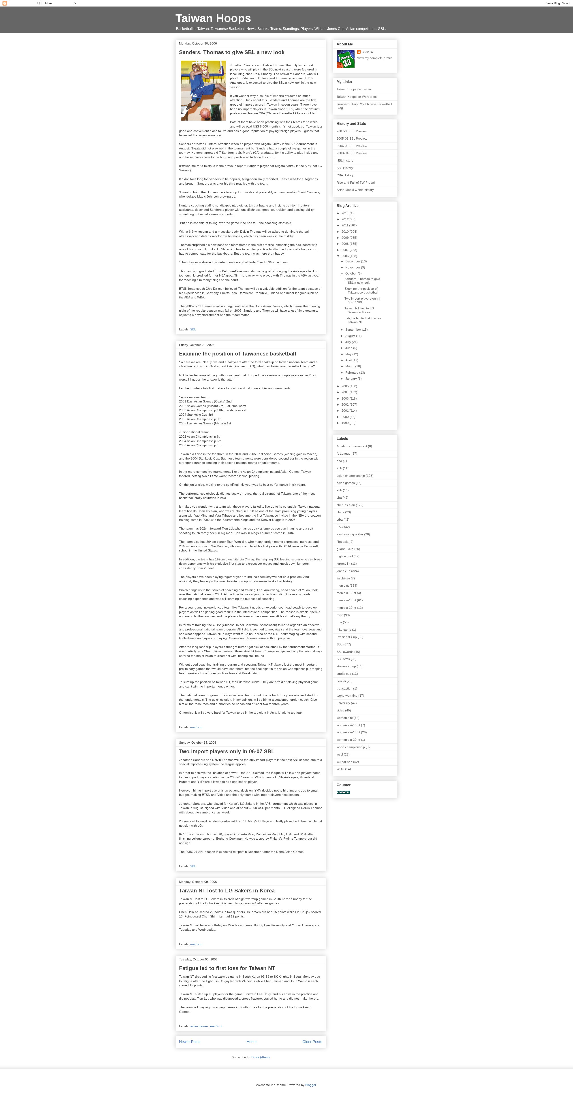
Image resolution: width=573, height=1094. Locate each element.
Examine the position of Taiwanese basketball (237, 354)
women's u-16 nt (348, 725)
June (349, 348)
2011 (345, 225)
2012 (346, 219)
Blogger (310, 1085)
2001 (346, 410)
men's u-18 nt (346, 600)
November (353, 267)
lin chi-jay (343, 578)
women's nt (345, 717)
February (352, 372)
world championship (351, 747)
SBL (193, 329)
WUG (340, 769)
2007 (346, 250)
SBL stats (343, 659)
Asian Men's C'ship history (355, 190)
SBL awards (345, 651)
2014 (346, 213)
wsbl (340, 754)
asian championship (351, 475)
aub (339, 490)
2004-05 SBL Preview (352, 146)
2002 (346, 404)
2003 (346, 398)
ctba (340, 519)
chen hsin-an (346, 505)
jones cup (343, 571)
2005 (346, 386)
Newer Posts (190, 1042)
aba (339, 461)
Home (252, 1042)
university (343, 703)
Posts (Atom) (260, 1057)
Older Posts (312, 1042)
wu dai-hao (344, 762)
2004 (346, 392)
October (351, 273)
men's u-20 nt (346, 607)
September (353, 329)
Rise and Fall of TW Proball (356, 182)
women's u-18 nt (348, 732)
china (340, 512)
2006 (346, 256)
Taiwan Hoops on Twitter (354, 89)
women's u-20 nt (348, 739)
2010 (346, 231)
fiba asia (343, 541)
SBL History (345, 168)
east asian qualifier (350, 534)
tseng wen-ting (347, 695)
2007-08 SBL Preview (352, 131)
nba (339, 622)
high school (345, 556)
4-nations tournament (352, 446)
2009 (346, 237)
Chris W (367, 52)
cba (339, 497)
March (350, 366)
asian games (199, 1026)
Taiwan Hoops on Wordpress (357, 96)
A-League (344, 453)
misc (340, 615)
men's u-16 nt (346, 593)
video (340, 710)
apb (339, 468)
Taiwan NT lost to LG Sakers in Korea (227, 891)
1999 (346, 423)
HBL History (345, 160)
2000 (346, 417)
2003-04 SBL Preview (352, 153)
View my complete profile (374, 58)
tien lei (341, 681)
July (348, 342)
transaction (344, 688)
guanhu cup (345, 549)
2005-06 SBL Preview (352, 138)
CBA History (345, 175)
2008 (346, 243)
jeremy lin (343, 563)
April (349, 360)
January (351, 378)
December (353, 261)
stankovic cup (346, 666)
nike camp (344, 629)
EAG (340, 527)
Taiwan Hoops (213, 18)
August (350, 336)
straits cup (344, 673)
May (348, 354)
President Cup (347, 637)
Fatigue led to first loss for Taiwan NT (227, 968)
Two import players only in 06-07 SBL (227, 751)
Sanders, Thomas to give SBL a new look (231, 52)
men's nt (196, 727)
